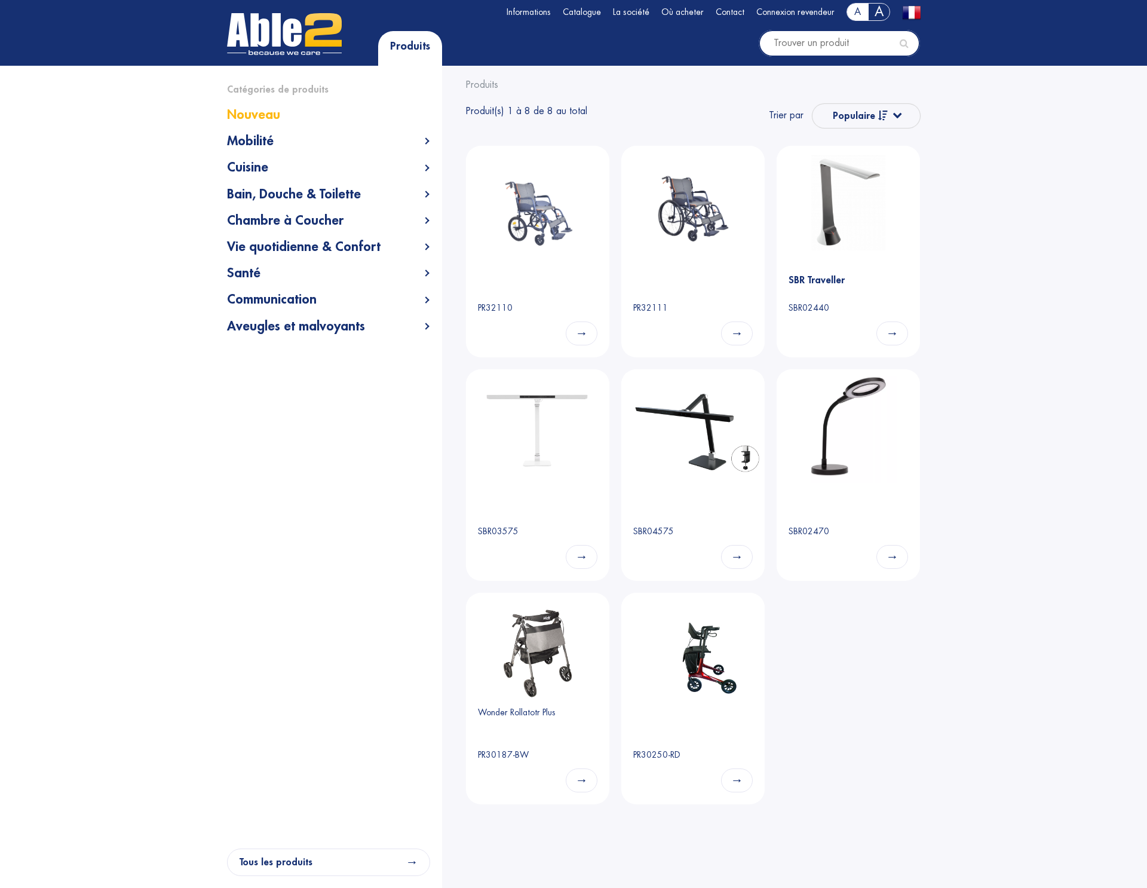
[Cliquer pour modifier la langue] (911, 12)
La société (631, 12)
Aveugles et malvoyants (296, 326)
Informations (529, 12)
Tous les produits (276, 862)
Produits (410, 46)
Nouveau (253, 114)
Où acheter (682, 12)
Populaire (855, 116)
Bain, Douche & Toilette (294, 194)
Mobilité (250, 141)
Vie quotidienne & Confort (304, 246)
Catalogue (582, 12)
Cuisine (247, 167)
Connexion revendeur (795, 12)
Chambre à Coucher (285, 220)
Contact (730, 12)
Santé (243, 273)
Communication (272, 299)
